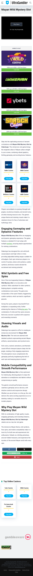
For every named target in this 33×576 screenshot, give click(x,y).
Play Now (16, 70)
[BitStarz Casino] (8, 192)
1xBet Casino (8, 170)
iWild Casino (24, 170)
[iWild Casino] (24, 168)
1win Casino (8, 488)
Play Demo (16, 24)
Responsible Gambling (14, 570)
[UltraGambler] (17, 2)
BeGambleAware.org (20, 567)
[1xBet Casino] (8, 168)
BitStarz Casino (8, 194)
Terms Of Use (25, 570)
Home (5, 570)
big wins (25, 309)
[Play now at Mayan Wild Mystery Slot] (16, 65)
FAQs (16, 572)
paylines (9, 244)
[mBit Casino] (24, 192)
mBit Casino (24, 194)
